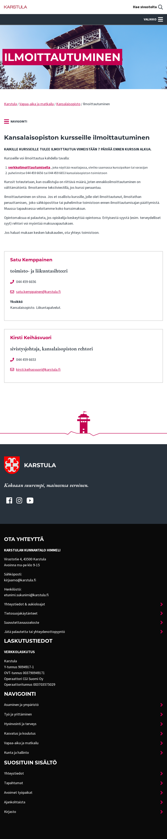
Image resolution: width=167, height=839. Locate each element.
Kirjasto (10, 811)
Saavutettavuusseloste (21, 622)
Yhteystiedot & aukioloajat (24, 604)
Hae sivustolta (145, 6)
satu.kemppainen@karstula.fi (38, 291)
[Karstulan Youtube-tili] (29, 500)
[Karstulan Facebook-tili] (9, 500)
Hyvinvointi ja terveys (20, 723)
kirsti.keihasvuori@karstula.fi (38, 369)
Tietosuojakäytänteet (20, 613)
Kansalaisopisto (68, 104)
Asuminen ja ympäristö (21, 704)
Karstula (10, 104)
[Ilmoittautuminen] (15, 7)
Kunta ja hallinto (16, 752)
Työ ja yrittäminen (18, 714)
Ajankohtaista (14, 802)
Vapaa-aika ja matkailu (36, 104)
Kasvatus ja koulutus (20, 733)
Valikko (150, 19)
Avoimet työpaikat (18, 792)
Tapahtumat (13, 782)
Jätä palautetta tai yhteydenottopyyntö (34, 631)
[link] (15, 121)
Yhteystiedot (14, 773)
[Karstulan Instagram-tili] (19, 500)
